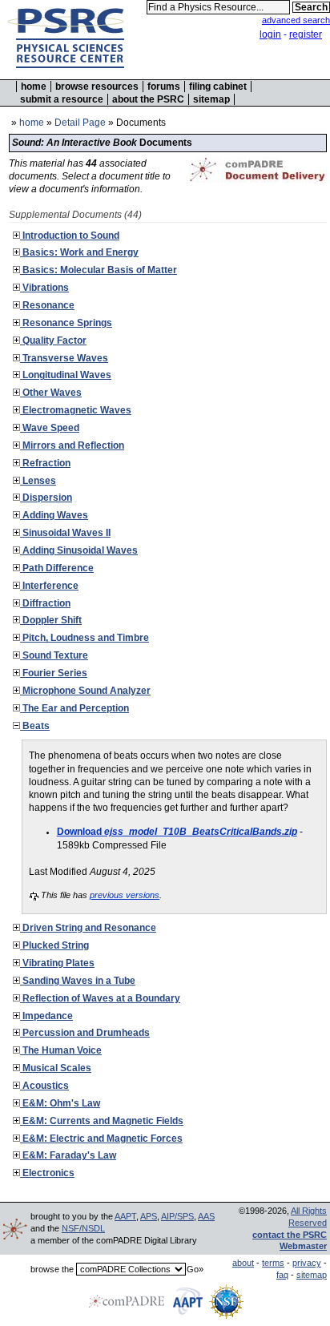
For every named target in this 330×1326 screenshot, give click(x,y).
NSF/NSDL (83, 1228)
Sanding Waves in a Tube (77, 980)
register (305, 34)
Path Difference (57, 568)
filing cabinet (218, 86)
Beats (35, 726)
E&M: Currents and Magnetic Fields (101, 1121)
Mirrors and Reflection (72, 445)
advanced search (296, 20)
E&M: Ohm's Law (60, 1103)
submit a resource (61, 99)
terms (273, 1263)
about (243, 1263)
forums (163, 86)
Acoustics (44, 1085)
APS (148, 1216)
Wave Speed (49, 428)
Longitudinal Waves (65, 375)
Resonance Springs (66, 323)
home (33, 86)
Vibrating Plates (57, 963)
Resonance (47, 305)
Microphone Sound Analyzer (85, 690)
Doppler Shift (51, 620)
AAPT (125, 1216)
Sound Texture (54, 655)
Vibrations (44, 287)
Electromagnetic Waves (75, 410)
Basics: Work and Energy (79, 252)
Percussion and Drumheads (85, 1033)
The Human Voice (61, 1050)
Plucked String (54, 945)
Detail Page (80, 122)
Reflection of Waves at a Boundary (100, 998)
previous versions (124, 895)
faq (282, 1275)
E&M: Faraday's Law (68, 1155)
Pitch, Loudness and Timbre (84, 638)
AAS (206, 1216)
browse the (52, 1269)
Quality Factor (53, 340)
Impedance (46, 1016)
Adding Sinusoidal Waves (79, 550)
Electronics (47, 1173)
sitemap (211, 99)
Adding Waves (54, 515)
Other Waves (51, 392)
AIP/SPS (177, 1216)
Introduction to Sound (69, 235)
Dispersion (46, 497)
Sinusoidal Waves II (65, 533)
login (270, 34)
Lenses (38, 481)
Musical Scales (55, 1068)
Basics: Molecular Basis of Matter (98, 270)
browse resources (97, 86)
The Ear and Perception (74, 708)
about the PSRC (148, 99)
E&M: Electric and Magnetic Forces (101, 1138)
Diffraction (45, 603)
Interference (49, 585)
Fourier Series (53, 673)
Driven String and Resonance (88, 928)
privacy (306, 1263)
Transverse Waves (64, 358)
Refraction (45, 463)
